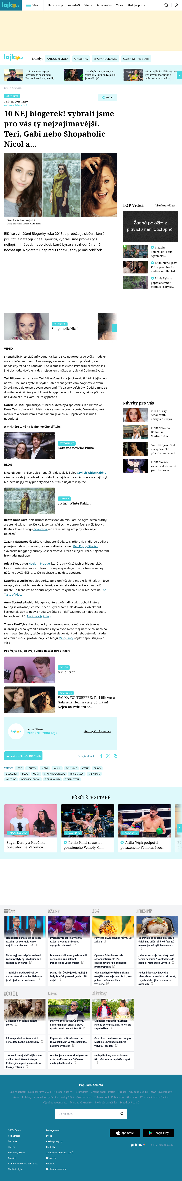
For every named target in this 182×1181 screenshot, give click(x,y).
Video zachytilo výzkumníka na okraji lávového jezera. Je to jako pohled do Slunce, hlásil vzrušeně (113, 978)
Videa (119, 5)
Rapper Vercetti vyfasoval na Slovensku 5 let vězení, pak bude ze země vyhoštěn (68, 1042)
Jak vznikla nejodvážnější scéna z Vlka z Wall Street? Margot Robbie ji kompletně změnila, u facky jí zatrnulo (24, 1061)
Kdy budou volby (138, 1091)
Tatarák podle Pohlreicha (109, 1097)
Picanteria (40, 529)
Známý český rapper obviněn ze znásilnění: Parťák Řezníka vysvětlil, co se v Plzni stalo (41, 76)
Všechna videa (165, 205)
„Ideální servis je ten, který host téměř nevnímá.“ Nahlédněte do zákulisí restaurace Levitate (156, 959)
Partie (111, 1091)
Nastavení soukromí (56, 1169)
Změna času (98, 1091)
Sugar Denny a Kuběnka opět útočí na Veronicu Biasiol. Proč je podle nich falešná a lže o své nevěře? (28, 845)
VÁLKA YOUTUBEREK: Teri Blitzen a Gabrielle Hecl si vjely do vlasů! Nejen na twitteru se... (86, 702)
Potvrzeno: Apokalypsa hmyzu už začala (113, 939)
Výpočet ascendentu (55, 1102)
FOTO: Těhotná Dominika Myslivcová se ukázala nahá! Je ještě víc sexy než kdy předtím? (164, 432)
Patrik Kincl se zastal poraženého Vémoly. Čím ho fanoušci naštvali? (86, 845)
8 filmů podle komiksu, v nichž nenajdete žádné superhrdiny (23, 1040)
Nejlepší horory (62, 1091)
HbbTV (11, 1147)
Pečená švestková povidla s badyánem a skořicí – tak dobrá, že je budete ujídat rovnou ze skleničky (157, 978)
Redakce (50, 1163)
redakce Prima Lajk (16, 105)
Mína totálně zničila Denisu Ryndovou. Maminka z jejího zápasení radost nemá (161, 76)
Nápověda (51, 1158)
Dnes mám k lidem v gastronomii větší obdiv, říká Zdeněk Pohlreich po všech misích (68, 959)
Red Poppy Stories (85, 546)
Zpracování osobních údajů (59, 1152)
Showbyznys (55, 5)
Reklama (12, 1141)
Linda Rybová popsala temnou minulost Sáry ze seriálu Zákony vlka (163, 284)
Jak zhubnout (18, 1091)
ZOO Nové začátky (161, 1091)
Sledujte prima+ (137, 5)
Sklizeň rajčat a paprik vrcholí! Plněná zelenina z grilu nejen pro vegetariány (112, 1024)
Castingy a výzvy (54, 1141)
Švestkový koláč (129, 1102)
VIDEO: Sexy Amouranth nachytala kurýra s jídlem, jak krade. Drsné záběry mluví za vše (163, 415)
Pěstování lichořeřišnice (154, 1097)
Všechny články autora (97, 731)
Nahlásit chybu (15, 1169)
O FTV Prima (14, 1130)
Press (49, 1135)
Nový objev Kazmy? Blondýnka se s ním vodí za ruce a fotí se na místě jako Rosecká (69, 1059)
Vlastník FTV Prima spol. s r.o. (23, 1163)
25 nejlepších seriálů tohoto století (22, 1022)
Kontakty (50, 1147)
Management (53, 1130)
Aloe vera (132, 1097)
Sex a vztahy (104, 5)
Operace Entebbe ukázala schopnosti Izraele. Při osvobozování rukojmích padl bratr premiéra (110, 961)
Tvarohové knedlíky (81, 1102)
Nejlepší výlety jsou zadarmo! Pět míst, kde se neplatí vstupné (112, 1057)
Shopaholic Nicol (65, 328)
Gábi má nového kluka (76, 448)
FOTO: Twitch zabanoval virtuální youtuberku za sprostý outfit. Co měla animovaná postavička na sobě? (163, 466)
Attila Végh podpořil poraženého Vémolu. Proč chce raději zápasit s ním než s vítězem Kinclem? (141, 845)
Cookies (12, 1158)
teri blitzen (67, 672)
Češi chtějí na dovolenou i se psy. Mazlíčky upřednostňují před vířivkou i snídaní (113, 1042)
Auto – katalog (22, 1097)
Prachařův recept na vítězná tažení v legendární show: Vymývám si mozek (66, 941)
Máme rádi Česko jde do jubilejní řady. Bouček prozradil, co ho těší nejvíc (68, 976)
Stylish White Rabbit (91, 473)
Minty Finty (66, 638)
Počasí (122, 1091)
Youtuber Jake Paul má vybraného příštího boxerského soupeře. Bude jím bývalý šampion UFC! (164, 449)
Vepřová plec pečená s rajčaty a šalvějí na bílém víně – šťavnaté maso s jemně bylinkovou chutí (156, 941)
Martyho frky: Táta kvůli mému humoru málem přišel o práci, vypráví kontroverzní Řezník (67, 1024)
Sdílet (108, 98)
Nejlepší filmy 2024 (39, 1091)
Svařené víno (84, 1097)
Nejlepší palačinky (106, 1102)
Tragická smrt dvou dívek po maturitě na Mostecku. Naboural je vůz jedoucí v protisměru (24, 976)
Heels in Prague (39, 563)
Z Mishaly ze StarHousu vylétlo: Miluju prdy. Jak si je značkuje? (100, 75)
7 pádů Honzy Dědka (46, 1097)
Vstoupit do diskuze (26, 755)
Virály (88, 5)
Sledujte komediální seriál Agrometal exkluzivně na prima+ (162, 256)
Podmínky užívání (16, 1152)
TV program (81, 1091)
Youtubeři (74, 5)
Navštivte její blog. (39, 616)
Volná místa (14, 1135)
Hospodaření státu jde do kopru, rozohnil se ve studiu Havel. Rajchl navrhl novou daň (24, 941)
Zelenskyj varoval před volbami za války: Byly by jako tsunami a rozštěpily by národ (23, 959)
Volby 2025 (67, 1097)
